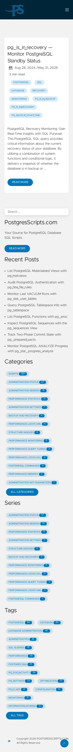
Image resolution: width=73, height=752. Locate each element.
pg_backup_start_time (26, 115)
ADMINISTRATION (21, 639)
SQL (39, 82)
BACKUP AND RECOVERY (25, 416)
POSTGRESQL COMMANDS (26, 466)
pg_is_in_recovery (23, 107)
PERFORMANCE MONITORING (28, 441)
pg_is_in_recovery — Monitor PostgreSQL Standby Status (30, 54)
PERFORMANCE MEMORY (25, 474)
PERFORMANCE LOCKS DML (27, 424)
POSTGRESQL (19, 622)
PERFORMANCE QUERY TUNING (29, 449)
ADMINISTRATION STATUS (26, 382)
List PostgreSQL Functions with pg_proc (37, 316)
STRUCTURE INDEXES (23, 432)
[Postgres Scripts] (32, 9)
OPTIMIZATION (51, 681)
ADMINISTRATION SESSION (26, 390)
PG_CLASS (17, 689)
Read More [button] (17, 248)
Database (18, 91)
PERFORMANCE (20, 656)
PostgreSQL (21, 82)
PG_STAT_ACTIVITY (22, 673)
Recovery (38, 91)
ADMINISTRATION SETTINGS (27, 407)
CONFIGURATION (48, 689)
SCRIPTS (17, 374)
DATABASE (49, 622)
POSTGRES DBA (20, 664)
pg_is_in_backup (45, 99)
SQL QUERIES (19, 647)
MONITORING (19, 698)
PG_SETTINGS (19, 681)
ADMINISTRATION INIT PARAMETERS (31, 482)
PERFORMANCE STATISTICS (27, 399)
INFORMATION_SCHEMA (25, 706)
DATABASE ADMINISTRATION (28, 631)
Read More (20, 182)
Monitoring (19, 99)
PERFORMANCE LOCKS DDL (27, 457)
